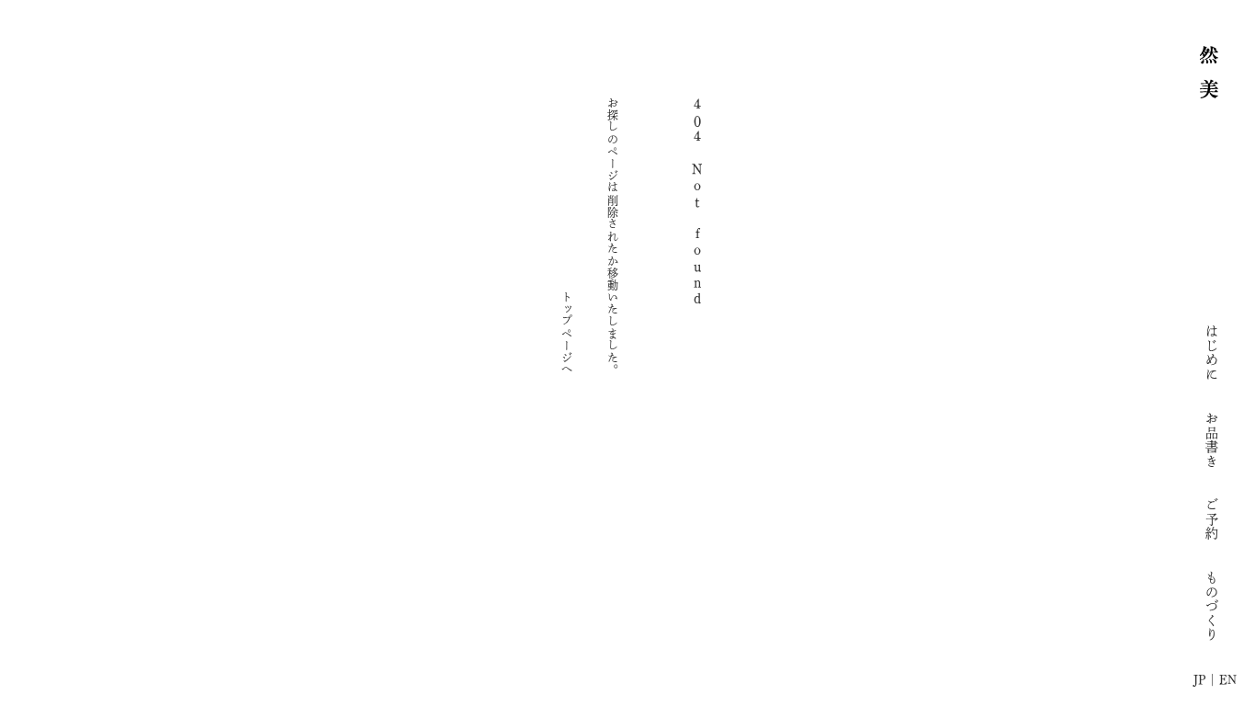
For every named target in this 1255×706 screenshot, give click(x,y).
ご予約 (1211, 519)
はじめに (1211, 352)
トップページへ (567, 332)
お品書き (1211, 439)
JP (1199, 680)
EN (1228, 680)
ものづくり (1211, 606)
